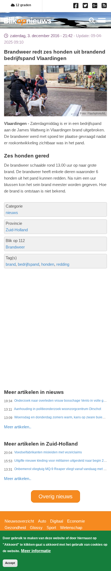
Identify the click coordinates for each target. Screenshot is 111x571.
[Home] (27, 21)
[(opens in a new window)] (77, 7)
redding (62, 264)
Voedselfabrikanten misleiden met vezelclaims (48, 452)
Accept (10, 563)
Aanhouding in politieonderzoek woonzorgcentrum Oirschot (57, 409)
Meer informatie (36, 550)
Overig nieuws (55, 496)
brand (11, 264)
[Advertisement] (55, 307)
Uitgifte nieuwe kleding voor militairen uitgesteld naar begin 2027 (61, 461)
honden (47, 264)
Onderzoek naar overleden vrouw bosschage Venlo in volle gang (61, 400)
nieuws (12, 212)
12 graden (23, 5)
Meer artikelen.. (17, 427)
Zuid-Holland (17, 229)
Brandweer (15, 247)
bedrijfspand (28, 264)
